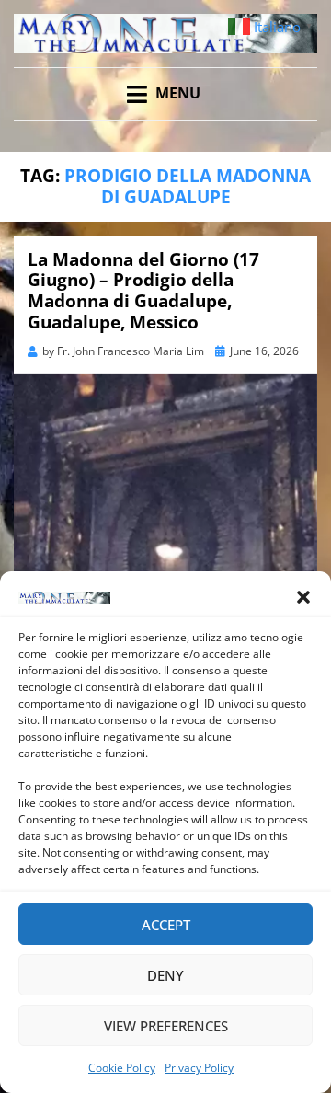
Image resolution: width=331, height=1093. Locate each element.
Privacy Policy (199, 1068)
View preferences (166, 1026)
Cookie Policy (121, 1068)
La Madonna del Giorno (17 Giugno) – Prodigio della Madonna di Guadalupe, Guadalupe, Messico (143, 290)
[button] (303, 597)
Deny (165, 975)
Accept (166, 924)
